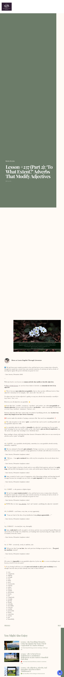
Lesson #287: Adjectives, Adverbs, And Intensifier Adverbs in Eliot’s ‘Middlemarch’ (34, 669)
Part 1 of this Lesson (12, 385)
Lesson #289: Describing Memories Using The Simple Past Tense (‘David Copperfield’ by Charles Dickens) (33, 643)
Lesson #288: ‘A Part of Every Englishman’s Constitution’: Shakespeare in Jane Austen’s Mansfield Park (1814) (34, 656)
